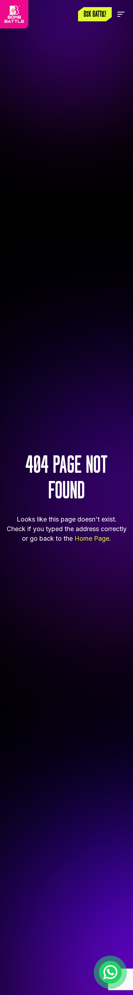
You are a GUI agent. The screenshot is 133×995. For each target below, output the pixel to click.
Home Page (91, 538)
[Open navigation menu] (121, 14)
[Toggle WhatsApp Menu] (110, 972)
